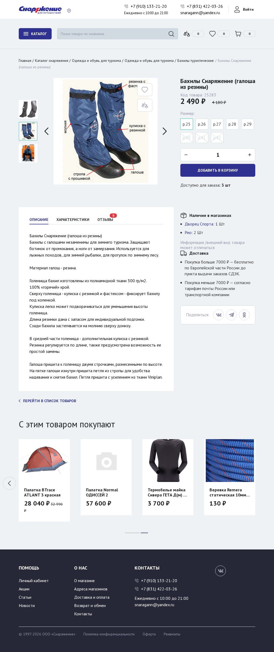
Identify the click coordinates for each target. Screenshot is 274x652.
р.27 (217, 124)
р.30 (187, 137)
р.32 (217, 137)
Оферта (149, 634)
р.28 (232, 124)
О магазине (84, 580)
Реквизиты (172, 634)
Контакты (83, 613)
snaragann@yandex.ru (200, 12)
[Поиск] (171, 33)
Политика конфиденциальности (109, 634)
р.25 (187, 124)
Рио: (189, 232)
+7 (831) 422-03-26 (205, 6)
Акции (24, 588)
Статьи (25, 597)
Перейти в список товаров (49, 401)
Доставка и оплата (91, 597)
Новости (27, 605)
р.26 (202, 124)
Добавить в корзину (218, 170)
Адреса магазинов (91, 588)
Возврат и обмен (90, 605)
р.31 (202, 137)
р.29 (248, 124)
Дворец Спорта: (199, 224)
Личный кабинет (34, 580)
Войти (248, 9)
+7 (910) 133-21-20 (149, 6)
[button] (264, 483)
